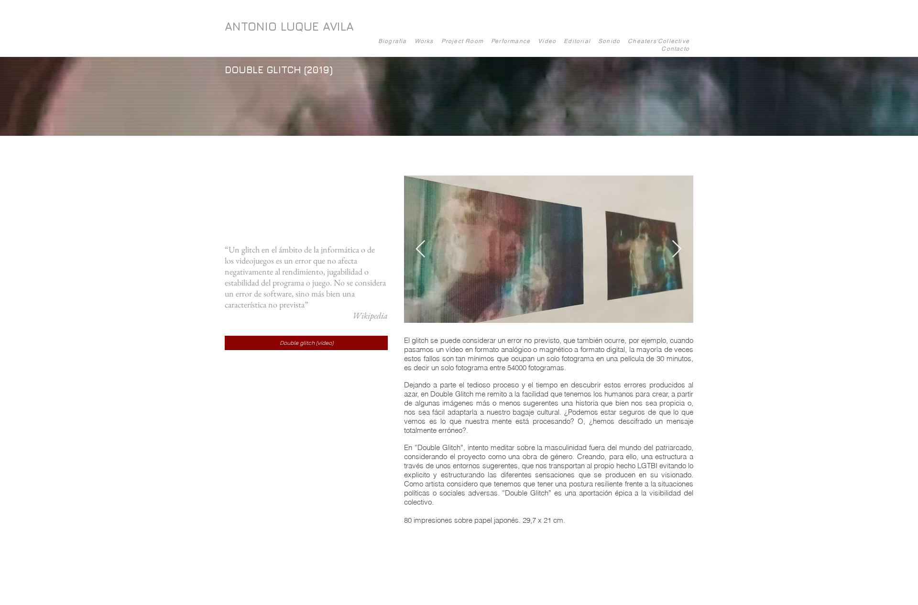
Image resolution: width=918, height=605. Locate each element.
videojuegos (255, 260)
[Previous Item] (420, 249)
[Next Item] (676, 249)
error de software (264, 293)
